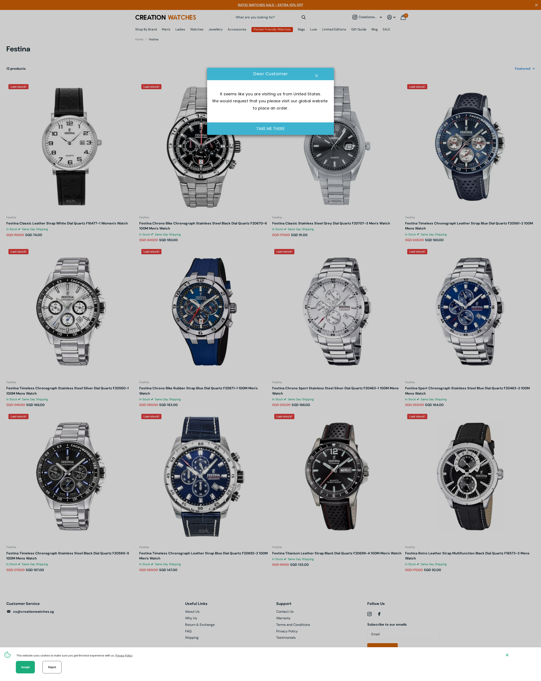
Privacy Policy (124, 655)
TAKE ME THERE (270, 128)
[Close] (520, 654)
